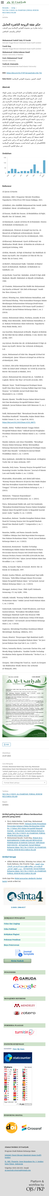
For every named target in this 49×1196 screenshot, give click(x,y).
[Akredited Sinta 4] (24, 904)
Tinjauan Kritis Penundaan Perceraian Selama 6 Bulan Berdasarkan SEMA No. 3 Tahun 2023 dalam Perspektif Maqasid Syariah (26, 827)
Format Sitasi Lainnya (11, 783)
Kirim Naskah (17, 961)
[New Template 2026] (24, 953)
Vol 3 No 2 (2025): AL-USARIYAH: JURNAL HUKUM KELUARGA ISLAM (20, 11)
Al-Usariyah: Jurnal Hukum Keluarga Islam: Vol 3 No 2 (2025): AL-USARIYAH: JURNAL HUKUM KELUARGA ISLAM (26, 870)
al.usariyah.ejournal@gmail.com (18, 1170)
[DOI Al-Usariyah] (24, 1135)
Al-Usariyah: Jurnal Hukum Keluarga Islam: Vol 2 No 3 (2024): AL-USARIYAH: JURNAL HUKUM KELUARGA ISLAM (26, 847)
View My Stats (18, 1049)
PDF (7, 744)
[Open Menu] (2, 2)
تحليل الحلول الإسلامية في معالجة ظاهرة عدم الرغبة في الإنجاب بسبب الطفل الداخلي (25, 866)
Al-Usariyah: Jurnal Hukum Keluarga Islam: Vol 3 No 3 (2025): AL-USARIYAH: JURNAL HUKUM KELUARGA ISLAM (26, 833)
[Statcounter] (18, 1063)
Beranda (5, 8)
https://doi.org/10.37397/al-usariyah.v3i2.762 (24, 73)
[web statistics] (8, 1049)
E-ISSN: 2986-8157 (18, 907)
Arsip (13, 8)
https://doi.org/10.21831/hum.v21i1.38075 (18, 422)
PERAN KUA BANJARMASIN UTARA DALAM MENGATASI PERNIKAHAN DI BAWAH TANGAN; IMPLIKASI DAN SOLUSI (26, 841)
